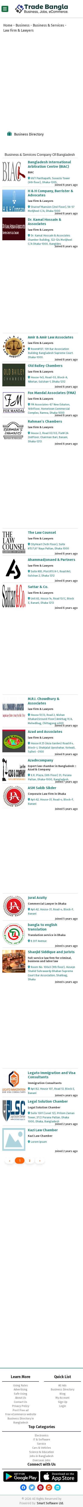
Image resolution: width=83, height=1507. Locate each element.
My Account (62, 1397)
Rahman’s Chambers (45, 421)
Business (23, 25)
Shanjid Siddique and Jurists (51, 952)
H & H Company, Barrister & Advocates (50, 193)
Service (41, 1443)
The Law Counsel (42, 532)
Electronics (42, 1435)
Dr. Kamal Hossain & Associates (44, 221)
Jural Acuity (37, 897)
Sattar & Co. (38, 587)
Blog (62, 1393)
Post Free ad (21, 1410)
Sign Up (62, 1402)
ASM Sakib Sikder (42, 788)
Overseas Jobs (41, 1460)
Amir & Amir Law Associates (50, 337)
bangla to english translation (42, 927)
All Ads (62, 1385)
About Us (20, 1397)
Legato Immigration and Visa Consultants (52, 1075)
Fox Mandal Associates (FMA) (52, 393)
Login (62, 1406)
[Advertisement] (41, 80)
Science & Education (41, 1452)
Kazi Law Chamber (43, 1130)
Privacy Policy (20, 1406)
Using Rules (20, 1385)
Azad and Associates (45, 731)
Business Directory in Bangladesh (20, 1420)
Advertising (20, 1389)
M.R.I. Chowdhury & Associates (43, 701)
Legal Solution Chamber (48, 1101)
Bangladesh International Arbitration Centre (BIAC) (49, 164)
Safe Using (20, 1393)
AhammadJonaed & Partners (51, 559)
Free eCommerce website (20, 1414)
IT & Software (41, 1439)
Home (7, 25)
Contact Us (20, 1402)
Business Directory (62, 1389)
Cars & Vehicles (41, 1447)
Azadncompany (40, 760)
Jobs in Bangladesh (41, 1456)
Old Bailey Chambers (45, 365)
